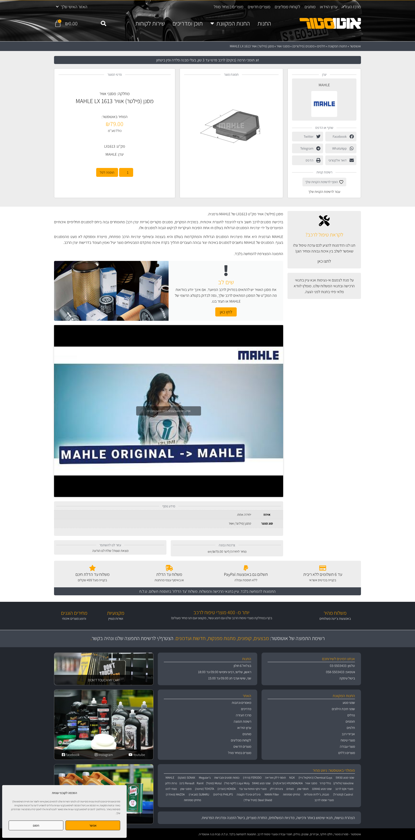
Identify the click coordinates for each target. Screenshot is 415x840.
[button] (104, 24)
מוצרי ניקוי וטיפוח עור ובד (253, 789)
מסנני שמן (186, 789)
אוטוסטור (355, 46)
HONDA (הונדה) (226, 789)
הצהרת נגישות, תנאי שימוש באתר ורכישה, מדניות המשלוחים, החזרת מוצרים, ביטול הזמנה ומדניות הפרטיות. (278, 817)
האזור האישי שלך (74, 7)
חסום (36, 825)
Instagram (105, 754)
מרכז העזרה (351, 7)
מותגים (310, 7)
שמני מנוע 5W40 (261, 783)
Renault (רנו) (186, 783)
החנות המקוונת (233, 23)
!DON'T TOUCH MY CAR (104, 680)
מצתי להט (171, 789)
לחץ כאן (226, 312)
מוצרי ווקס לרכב (344, 789)
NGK (292, 777)
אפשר (93, 825)
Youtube (138, 754)
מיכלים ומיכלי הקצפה (248, 794)
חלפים (321, 46)
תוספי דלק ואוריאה (275, 777)
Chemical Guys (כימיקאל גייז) (315, 777)
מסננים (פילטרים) (303, 46)
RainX (200, 783)
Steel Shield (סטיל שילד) (258, 800)
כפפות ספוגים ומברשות (226, 777)
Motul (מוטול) (214, 783)
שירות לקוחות (150, 23)
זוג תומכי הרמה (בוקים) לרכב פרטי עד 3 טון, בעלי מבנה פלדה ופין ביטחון (207, 59)
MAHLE (324, 84)
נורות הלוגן (171, 783)
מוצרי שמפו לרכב (324, 800)
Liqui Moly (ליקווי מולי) (237, 783)
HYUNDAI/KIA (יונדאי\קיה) (288, 783)
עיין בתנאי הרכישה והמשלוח (219, 591)
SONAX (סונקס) (186, 777)
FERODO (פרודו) (252, 777)
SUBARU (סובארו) (199, 794)
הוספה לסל (107, 172)
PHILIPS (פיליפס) (223, 794)
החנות (264, 23)
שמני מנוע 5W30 (345, 777)
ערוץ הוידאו (328, 7)
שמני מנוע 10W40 (322, 789)
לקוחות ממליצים (287, 7)
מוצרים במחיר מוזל (228, 7)
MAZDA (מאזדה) (175, 794)
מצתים (290, 789)
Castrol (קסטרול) (343, 794)
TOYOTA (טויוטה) (204, 789)
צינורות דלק (276, 789)
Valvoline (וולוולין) (343, 783)
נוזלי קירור (325, 783)
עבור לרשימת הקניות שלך (324, 191)
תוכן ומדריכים (187, 23)
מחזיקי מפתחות (291, 794)
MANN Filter (272, 794)
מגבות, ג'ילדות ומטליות (316, 794)
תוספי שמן (302, 789)
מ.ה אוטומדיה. (206, 834)
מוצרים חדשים (259, 7)
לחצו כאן (324, 261)
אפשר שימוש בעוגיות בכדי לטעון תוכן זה (169, 411)
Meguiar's (205, 777)
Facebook (72, 754)
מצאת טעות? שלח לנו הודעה (110, 550)
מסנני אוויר (283, 46)
